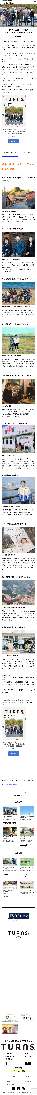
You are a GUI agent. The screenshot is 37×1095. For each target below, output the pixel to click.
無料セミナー (23, 876)
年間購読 (13, 1076)
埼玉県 (5, 874)
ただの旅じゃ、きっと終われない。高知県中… (27, 838)
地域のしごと (27, 1056)
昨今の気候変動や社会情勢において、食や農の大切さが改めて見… (9, 871)
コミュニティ (30, 41)
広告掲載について (27, 1081)
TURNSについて (27, 1076)
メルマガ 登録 (8, 1079)
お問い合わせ (9, 1081)
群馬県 (22, 896)
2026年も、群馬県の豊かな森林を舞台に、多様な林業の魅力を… (27, 893)
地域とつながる (29, 844)
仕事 (10, 823)
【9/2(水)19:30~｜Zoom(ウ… (26, 890)
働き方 (11, 41)
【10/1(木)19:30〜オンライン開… (26, 868)
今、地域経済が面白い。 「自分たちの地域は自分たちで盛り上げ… (10, 820)
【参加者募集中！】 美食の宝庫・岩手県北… (10, 891)
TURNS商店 (21, 702)
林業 (32, 896)
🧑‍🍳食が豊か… (5, 893)
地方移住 (27, 874)
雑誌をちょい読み (22, 41)
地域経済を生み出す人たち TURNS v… (9, 817)
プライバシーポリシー (9, 1084)
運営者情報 (27, 1079)
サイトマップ (27, 1084)
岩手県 (5, 896)
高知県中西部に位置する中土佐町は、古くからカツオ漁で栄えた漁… (26, 841)
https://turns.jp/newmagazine (10, 156)
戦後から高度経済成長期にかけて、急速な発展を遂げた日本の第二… (10, 841)
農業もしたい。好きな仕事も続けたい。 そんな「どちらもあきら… (26, 871)
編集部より (6, 41)
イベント (10, 1053)
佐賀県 (5, 823)
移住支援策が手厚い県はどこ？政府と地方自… (27, 817)
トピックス (27, 1053)
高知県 (22, 844)
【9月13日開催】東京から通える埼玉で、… (10, 868)
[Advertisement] (18, 956)
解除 (13, 1079)
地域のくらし (23, 846)
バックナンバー (7, 1076)
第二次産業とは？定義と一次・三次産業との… (10, 838)
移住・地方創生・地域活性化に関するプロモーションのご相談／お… (26, 820)
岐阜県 (22, 874)
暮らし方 (16, 41)
